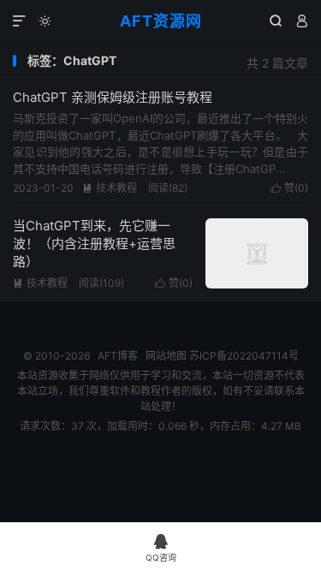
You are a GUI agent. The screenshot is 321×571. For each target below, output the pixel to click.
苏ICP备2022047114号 (244, 355)
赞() (289, 187)
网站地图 (166, 355)
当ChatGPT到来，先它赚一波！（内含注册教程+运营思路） (94, 243)
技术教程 (109, 187)
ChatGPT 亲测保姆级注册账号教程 (112, 97)
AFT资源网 (161, 21)
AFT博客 (118, 355)
